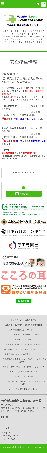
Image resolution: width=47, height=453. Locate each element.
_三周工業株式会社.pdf (19, 119)
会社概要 (26, 334)
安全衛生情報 (30, 319)
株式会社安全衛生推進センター (19, 447)
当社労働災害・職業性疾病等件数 (23, 371)
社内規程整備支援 (16, 329)
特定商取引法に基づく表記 (27, 389)
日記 (11, 389)
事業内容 (8, 349)
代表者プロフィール (23, 339)
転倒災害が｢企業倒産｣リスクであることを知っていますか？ (24, 360)
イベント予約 (37, 349)
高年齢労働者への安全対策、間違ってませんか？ (23, 366)
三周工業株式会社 (10, 105)
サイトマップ (32, 329)
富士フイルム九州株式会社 (14, 127)
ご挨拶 (36, 334)
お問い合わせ (13, 334)
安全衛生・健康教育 (13, 324)
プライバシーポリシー (23, 376)
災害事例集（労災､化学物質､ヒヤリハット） (23, 354)
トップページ (16, 319)
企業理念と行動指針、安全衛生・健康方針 (23, 344)
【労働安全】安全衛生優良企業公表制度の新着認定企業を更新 (22, 80)
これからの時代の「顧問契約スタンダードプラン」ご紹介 (24, 382)
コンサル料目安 (21, 349)
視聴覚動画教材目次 (33, 324)
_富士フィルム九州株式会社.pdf (25, 140)
